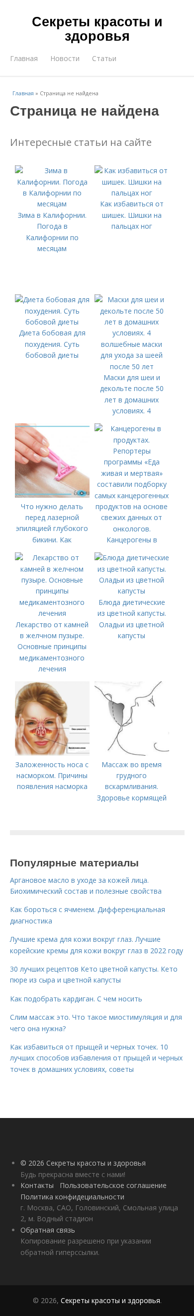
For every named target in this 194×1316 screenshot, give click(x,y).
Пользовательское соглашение (113, 1185)
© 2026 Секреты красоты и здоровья (83, 1163)
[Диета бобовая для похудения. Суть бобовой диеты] (52, 322)
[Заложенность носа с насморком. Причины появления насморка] (52, 753)
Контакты (37, 1185)
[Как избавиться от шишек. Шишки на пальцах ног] (132, 192)
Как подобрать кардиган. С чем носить (76, 998)
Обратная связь (47, 1230)
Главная (24, 58)
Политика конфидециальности (72, 1196)
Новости (65, 58)
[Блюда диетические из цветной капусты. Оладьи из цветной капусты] (132, 590)
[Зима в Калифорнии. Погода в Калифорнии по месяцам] (52, 203)
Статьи (104, 58)
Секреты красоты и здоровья (97, 28)
